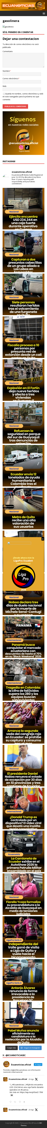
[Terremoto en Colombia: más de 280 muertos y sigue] (23, 680)
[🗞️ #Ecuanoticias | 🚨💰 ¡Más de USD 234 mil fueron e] (23, 208)
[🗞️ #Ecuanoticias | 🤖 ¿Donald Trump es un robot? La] (23, 808)
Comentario (8, 51)
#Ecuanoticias (18, 1084)
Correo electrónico (10, 78)
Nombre (6, 71)
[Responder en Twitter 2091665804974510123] (11, 1102)
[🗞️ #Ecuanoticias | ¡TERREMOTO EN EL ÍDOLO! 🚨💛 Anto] (23, 980)
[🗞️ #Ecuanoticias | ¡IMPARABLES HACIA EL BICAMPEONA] (23, 937)
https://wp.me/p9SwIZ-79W (31, 1092)
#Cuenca (24, 1090)
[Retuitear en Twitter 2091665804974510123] (15, 1102)
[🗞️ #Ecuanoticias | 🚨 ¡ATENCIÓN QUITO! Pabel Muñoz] (23, 1022)
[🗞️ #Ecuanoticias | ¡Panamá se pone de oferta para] (23, 637)
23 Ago (31, 1079)
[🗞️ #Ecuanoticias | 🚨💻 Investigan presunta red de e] (23, 337)
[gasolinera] (8, 26)
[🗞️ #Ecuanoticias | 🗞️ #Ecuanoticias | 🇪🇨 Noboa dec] (23, 594)
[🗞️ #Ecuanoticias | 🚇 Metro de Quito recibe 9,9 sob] (23, 508)
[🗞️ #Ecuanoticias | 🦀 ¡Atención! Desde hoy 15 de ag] (23, 723)
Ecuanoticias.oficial (18, 1079)
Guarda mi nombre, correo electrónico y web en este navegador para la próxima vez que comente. (23, 96)
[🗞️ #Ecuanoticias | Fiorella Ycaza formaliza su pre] (23, 894)
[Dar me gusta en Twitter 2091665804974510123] (20, 1102)
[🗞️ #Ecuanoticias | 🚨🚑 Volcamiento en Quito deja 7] (23, 294)
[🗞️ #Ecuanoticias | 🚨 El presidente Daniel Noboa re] (23, 765)
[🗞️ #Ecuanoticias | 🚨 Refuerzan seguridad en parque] (23, 423)
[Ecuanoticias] (23, 9)
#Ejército (30, 1084)
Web (4, 86)
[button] (43, 13)
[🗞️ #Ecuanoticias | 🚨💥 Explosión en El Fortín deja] (23, 380)
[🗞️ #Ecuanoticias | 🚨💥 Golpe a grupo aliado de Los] (23, 251)
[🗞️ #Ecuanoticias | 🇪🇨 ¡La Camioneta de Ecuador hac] (23, 851)
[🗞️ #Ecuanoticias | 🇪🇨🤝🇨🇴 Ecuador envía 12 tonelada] (23, 465)
